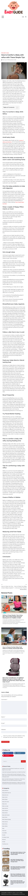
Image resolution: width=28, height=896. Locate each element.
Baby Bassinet (5, 790)
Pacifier (3, 835)
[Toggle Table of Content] (16, 107)
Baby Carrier (4, 797)
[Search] (26, 17)
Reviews (4, 839)
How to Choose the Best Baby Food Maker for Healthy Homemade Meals (13, 647)
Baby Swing (4, 823)
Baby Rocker (5, 812)
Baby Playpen (5, 810)
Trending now (5, 843)
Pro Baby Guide (5, 52)
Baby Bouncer (5, 794)
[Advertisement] (14, 34)
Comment (4, 699)
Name (3, 717)
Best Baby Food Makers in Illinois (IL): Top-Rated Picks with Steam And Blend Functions (18, 867)
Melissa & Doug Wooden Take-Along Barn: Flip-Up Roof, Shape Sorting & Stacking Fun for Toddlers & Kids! (13, 617)
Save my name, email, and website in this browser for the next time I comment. (14, 736)
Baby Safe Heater (6, 815)
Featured (4, 830)
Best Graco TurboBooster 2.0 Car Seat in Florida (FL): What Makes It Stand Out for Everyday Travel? (18, 875)
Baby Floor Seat (5, 801)
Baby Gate (4, 803)
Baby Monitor (5, 808)
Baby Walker (5, 826)
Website (3, 729)
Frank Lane (4, 59)
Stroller (3, 841)
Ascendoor (9, 894)
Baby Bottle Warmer (6, 792)
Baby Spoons (5, 821)
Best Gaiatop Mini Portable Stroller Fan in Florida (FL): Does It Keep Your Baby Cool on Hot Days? (18, 882)
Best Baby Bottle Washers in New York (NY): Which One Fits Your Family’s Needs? (18, 853)
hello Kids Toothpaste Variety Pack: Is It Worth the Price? (13, 772)
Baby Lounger (5, 806)
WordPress (22, 894)
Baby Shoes (4, 817)
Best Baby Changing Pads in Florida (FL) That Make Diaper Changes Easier (17, 860)
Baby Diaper (5, 799)
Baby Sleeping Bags (6, 819)
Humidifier (4, 832)
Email (3, 723)
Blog (3, 828)
